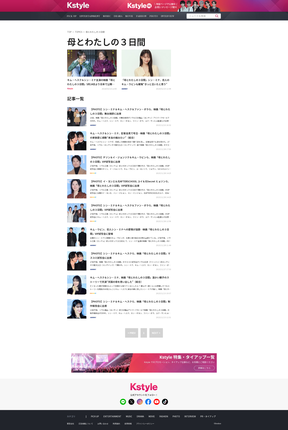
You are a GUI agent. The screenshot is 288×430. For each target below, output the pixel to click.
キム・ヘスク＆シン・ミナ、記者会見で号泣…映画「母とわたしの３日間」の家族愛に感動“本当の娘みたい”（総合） (130, 135)
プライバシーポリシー (145, 424)
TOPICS (78, 31)
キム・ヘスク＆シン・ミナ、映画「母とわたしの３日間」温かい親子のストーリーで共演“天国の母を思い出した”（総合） (129, 280)
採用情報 (128, 424)
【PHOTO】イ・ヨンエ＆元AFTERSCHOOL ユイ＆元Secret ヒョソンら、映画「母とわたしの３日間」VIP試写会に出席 (130, 183)
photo (154, 16)
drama (118, 16)
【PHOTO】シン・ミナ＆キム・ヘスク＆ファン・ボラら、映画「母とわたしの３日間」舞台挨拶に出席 (130, 111)
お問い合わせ (103, 424)
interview (167, 16)
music (107, 16)
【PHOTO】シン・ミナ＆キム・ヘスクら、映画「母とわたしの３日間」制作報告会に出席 (130, 304)
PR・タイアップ (208, 416)
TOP (69, 31)
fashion (141, 16)
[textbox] (204, 16)
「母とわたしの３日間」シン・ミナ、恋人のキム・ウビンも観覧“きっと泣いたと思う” (145, 82)
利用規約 (116, 424)
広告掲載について (86, 424)
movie (129, 16)
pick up (72, 16)
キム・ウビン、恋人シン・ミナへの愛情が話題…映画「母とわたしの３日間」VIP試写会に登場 (129, 232)
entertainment (90, 16)
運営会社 (70, 424)
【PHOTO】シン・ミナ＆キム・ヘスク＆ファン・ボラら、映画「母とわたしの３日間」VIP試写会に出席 (130, 207)
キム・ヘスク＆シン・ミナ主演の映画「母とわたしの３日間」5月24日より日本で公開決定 (91, 82)
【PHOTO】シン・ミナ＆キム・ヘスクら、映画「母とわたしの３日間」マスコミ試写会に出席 (130, 256)
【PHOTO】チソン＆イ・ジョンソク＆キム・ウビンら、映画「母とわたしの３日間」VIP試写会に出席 (130, 159)
